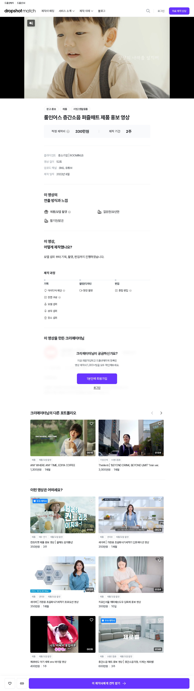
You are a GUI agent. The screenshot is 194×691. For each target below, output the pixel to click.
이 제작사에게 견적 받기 (106, 683)
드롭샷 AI (21, 3)
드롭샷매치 (9, 3)
